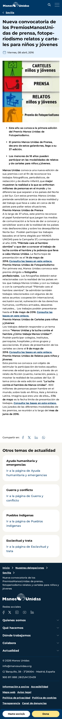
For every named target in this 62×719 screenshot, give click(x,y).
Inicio (6, 567)
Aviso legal (24, 692)
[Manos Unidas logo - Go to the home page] (16, 5)
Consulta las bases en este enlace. (30, 261)
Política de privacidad (16, 697)
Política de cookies (44, 697)
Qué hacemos (13, 628)
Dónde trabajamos (17, 635)
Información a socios (16, 686)
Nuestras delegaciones (29, 567)
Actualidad (11, 650)
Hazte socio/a (16, 713)
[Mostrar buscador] (48, 4)
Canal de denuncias (34, 703)
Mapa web (9, 692)
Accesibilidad (39, 686)
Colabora (9, 643)
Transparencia (11, 703)
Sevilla (10, 12)
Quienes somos (14, 620)
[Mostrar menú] (56, 5)
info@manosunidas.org (17, 666)
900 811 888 (10, 677)
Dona (45, 713)
